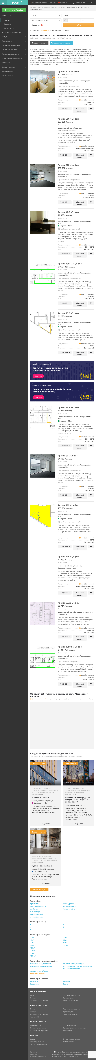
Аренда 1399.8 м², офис (70, 646)
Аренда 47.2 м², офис (68, 212)
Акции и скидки (39, 890)
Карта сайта (73, 1056)
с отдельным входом (38, 906)
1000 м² (33, 956)
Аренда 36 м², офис (68, 455)
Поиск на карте (68, 1042)
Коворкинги (67, 1031)
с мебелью (34, 909)
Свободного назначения (39, 1000)
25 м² (32, 945)
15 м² (32, 940)
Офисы (32, 995)
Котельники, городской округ (41, 966)
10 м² (32, 937)
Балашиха (34, 981)
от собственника (36, 914)
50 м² (65, 940)
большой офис (69, 909)
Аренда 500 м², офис (68, 118)
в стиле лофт (35, 912)
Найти (78, 25)
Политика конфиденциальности (38, 1055)
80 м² (65, 943)
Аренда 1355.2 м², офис (70, 263)
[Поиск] (91, 2)
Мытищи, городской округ (73, 963)
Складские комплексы (38, 1028)
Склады (33, 998)
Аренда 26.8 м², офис (68, 407)
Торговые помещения (71, 995)
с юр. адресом (68, 904)
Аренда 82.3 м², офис (68, 71)
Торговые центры (69, 1025)
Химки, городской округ (39, 971)
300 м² (32, 953)
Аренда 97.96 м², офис (69, 602)
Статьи (32, 1039)
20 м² (32, 943)
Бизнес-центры (35, 1025)
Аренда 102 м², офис (68, 505)
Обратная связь (80, 3)
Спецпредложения (37, 1042)
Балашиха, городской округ (40, 963)
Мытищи (66, 981)
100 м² (65, 945)
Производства (68, 998)
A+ (31, 927)
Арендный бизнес (36, 1017)
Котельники (34, 984)
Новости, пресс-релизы (71, 1039)
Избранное (64, 3)
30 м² (65, 937)
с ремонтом (34, 904)
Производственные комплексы (74, 1028)
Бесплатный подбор (15, 10)
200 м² (32, 951)
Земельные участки (70, 1000)
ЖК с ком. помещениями (39, 1031)
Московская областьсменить (43, 3)
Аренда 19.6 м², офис (68, 313)
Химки (65, 984)
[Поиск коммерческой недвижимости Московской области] (17, 2)
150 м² (32, 948)
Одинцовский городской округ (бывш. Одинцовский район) (78, 967)
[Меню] (3, 2)
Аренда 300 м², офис (68, 165)
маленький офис (69, 906)
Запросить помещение (38, 1044)
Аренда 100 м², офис (68, 556)
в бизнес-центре (36, 917)
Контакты (33, 1052)
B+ (64, 927)
